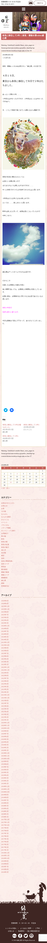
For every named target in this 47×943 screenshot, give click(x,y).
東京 (2, 555)
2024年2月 (5, 639)
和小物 (3, 536)
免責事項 (21, 931)
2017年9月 (5, 828)
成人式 (3, 550)
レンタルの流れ (10, 928)
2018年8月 (5, 797)
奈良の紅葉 (5, 544)
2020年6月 (5, 736)
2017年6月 (5, 836)
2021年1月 (5, 720)
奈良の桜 (4, 542)
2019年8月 (5, 764)
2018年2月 (5, 814)
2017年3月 (5, 844)
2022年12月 (5, 667)
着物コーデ (5, 575)
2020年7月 (5, 734)
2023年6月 (5, 656)
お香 (2, 508)
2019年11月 (5, 756)
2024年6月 (5, 634)
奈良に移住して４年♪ (11, 436)
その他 (3, 511)
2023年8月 (5, 651)
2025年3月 (5, 623)
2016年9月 (5, 861)
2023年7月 (5, 653)
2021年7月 (5, 703)
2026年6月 (5, 601)
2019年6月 (5, 770)
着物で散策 (5, 572)
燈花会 (3, 567)
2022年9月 (5, 673)
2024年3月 (5, 637)
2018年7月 (5, 800)
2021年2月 (5, 717)
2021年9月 (5, 700)
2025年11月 (5, 609)
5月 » (8, 488)
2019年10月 (5, 759)
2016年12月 (5, 853)
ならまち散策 (6, 517)
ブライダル (5, 525)
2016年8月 (5, 864)
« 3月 (3, 488)
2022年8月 (5, 675)
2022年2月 (5, 689)
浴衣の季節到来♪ (7, 561)
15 (42, 476)
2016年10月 (5, 858)
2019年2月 (5, 781)
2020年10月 (5, 728)
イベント (4, 522)
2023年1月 (5, 664)
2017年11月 (5, 822)
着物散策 (4, 578)
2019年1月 (5, 783)
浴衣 (2, 558)
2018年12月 (5, 786)
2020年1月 (5, 750)
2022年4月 (5, 684)
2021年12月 (5, 695)
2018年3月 (5, 811)
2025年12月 (5, 606)
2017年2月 (5, 847)
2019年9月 (5, 761)
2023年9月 (5, 648)
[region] (23, 21)
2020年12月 (5, 723)
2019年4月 (5, 775)
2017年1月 (5, 850)
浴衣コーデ (5, 564)
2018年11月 (5, 789)
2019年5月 (5, 772)
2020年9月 (5, 731)
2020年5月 (5, 739)
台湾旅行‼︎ (4, 533)
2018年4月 (5, 808)
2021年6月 (5, 706)
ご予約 (37, 928)
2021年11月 (5, 698)
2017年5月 (5, 839)
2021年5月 (5, 709)
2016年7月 (5, 866)
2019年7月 (5, 767)
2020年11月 (5, 725)
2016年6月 (5, 869)
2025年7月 (5, 615)
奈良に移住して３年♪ (32, 425)
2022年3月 (5, 687)
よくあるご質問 (25, 928)
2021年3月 (5, 714)
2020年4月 (5, 742)
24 (11, 482)
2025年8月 (5, 612)
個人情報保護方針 (33, 931)
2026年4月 (5, 603)
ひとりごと (5, 519)
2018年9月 (5, 795)
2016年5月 (5, 872)
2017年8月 (5, 831)
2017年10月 (5, 825)
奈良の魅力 (5, 547)
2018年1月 (5, 817)
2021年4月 (5, 712)
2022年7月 (5, 678)
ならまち (4, 514)
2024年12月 (5, 626)
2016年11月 (5, 855)
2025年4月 (5, 620)
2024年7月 (5, 631)
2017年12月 (5, 819)
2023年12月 (5, 642)
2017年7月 (5, 833)
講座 (2, 583)
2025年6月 (5, 617)
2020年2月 (5, 747)
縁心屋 (3, 580)
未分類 (3, 553)
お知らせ (4, 506)
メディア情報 (6, 528)
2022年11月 (5, 670)
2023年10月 (5, 645)
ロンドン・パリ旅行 (8, 531)
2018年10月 (5, 792)
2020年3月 (5, 745)
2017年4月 (5, 842)
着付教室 (4, 569)
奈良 (2, 539)
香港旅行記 (5, 586)
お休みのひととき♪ (8, 503)
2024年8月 (5, 628)
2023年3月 (5, 662)
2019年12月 (5, 753)
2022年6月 (5, 681)
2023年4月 (5, 659)
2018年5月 (5, 806)
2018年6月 (5, 803)
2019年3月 (5, 778)
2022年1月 (5, 692)
